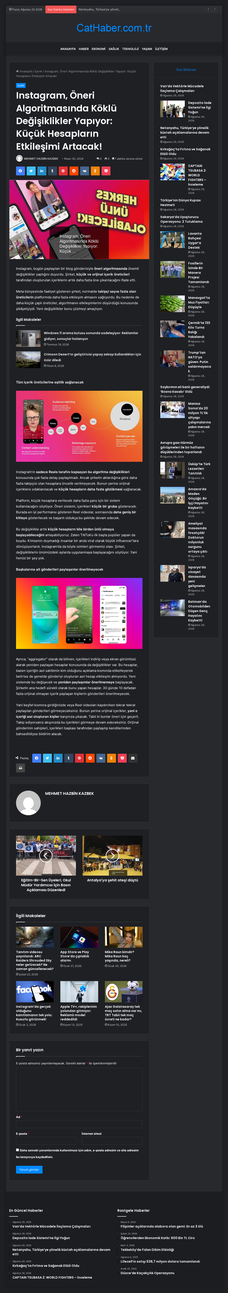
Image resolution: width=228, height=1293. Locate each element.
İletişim (161, 49)
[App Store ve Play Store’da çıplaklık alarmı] (79, 937)
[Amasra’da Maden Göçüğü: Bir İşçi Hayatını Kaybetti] (172, 495)
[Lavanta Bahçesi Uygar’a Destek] (172, 239)
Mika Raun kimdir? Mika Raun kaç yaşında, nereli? (119, 956)
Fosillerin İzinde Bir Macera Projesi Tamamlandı (198, 272)
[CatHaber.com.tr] (114, 27)
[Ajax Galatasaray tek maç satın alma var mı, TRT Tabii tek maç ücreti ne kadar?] (124, 991)
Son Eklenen (186, 69)
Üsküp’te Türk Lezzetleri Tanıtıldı (199, 469)
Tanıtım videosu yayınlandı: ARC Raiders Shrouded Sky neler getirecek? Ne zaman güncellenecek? (35, 960)
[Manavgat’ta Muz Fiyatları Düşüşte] (172, 303)
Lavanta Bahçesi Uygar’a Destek (195, 240)
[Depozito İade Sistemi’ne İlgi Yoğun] (172, 109)
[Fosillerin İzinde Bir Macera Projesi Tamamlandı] (172, 269)
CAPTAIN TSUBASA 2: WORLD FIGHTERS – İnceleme (197, 175)
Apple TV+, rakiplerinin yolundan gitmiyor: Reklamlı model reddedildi (78, 1012)
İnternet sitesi (92, 1133)
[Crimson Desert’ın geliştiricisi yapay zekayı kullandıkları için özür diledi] (28, 359)
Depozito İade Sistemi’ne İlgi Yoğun (200, 107)
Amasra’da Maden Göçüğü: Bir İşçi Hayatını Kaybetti (198, 498)
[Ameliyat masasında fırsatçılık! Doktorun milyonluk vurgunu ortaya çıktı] (172, 529)
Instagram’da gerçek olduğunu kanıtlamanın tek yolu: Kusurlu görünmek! (34, 1012)
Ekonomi (99, 49)
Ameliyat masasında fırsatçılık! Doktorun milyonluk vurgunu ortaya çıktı (197, 537)
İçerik (38, 71)
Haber (84, 49)
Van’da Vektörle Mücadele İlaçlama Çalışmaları (182, 88)
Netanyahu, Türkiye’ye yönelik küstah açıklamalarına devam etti (122, 9)
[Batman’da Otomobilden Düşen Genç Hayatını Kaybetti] (172, 607)
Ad (19, 1117)
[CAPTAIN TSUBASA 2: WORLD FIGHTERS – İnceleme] (172, 172)
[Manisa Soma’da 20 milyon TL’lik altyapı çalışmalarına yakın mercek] (172, 409)
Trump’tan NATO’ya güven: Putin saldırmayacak (199, 361)
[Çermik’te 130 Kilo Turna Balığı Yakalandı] (172, 329)
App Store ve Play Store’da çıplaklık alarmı (74, 956)
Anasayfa (68, 49)
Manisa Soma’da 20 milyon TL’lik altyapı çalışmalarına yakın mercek (199, 415)
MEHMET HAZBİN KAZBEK (41, 158)
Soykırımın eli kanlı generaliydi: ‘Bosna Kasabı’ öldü (185, 389)
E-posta (22, 1133)
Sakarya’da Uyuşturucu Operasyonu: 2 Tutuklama (181, 219)
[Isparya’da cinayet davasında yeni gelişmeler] (172, 573)
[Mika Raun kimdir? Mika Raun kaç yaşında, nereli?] (124, 937)
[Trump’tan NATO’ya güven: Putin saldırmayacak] (172, 358)
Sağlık (114, 49)
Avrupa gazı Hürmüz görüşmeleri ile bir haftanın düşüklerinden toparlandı (182, 447)
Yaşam (147, 49)
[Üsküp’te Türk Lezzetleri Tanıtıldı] (172, 470)
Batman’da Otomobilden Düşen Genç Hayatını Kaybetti (199, 611)
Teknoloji (130, 49)
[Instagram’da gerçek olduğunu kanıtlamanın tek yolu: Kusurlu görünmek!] (35, 991)
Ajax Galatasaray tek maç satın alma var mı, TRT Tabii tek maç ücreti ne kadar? (123, 1012)
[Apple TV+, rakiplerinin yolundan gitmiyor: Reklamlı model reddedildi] (79, 991)
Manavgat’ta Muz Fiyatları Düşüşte (199, 302)
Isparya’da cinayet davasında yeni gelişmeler (197, 576)
